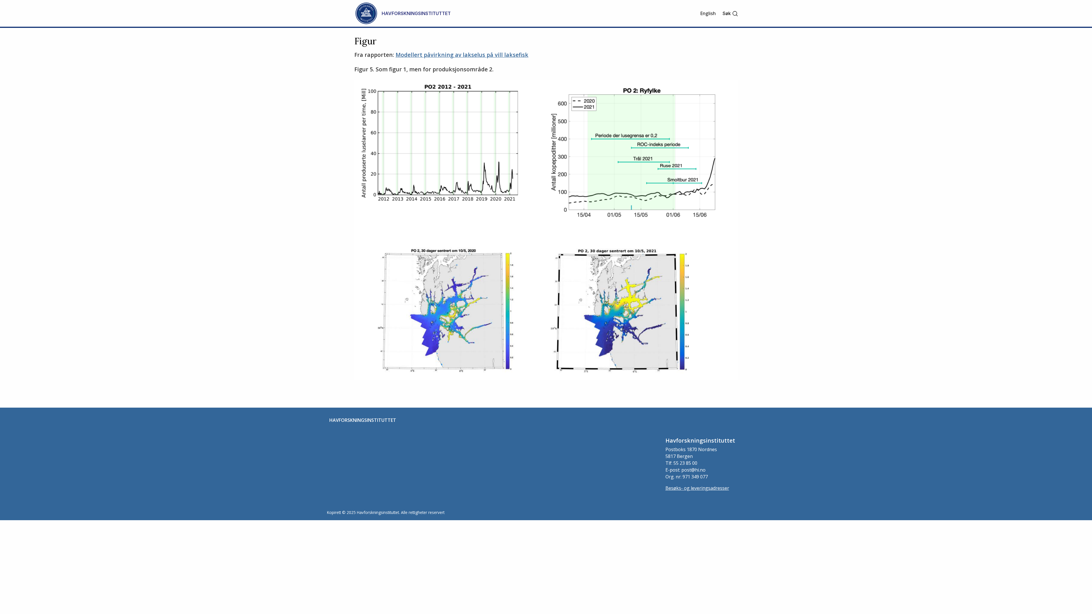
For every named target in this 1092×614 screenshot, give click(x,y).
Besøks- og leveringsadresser (697, 488)
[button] (730, 13)
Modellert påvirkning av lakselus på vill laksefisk (462, 55)
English (708, 13)
